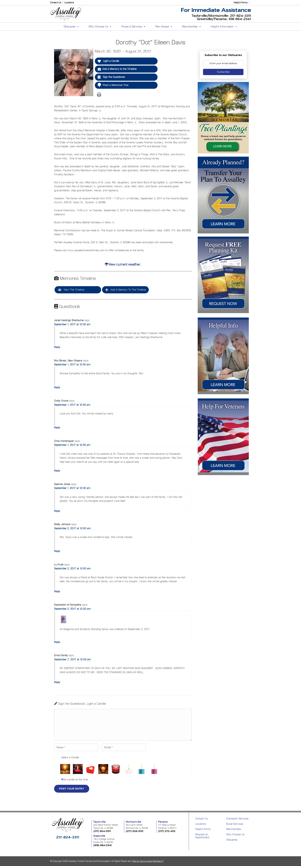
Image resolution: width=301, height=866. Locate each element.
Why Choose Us (235, 834)
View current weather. (124, 264)
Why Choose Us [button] (98, 26)
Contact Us (55, 2)
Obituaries (232, 839)
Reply (57, 347)
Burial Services (234, 823)
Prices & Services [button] (131, 26)
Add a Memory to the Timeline (119, 68)
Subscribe (223, 71)
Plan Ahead (162, 26)
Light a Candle (110, 60)
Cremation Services (237, 818)
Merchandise (190, 26)
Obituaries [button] (69, 26)
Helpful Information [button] (222, 26)
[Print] (99, 95)
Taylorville (99, 821)
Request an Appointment (202, 836)
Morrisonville (133, 821)
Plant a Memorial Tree (115, 85)
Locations (69, 2)
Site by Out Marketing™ (148, 861)
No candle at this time (75, 779)
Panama (163, 821)
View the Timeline (73, 289)
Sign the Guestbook (113, 76)
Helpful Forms (241, 2)
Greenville (99, 835)
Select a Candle (70, 757)
